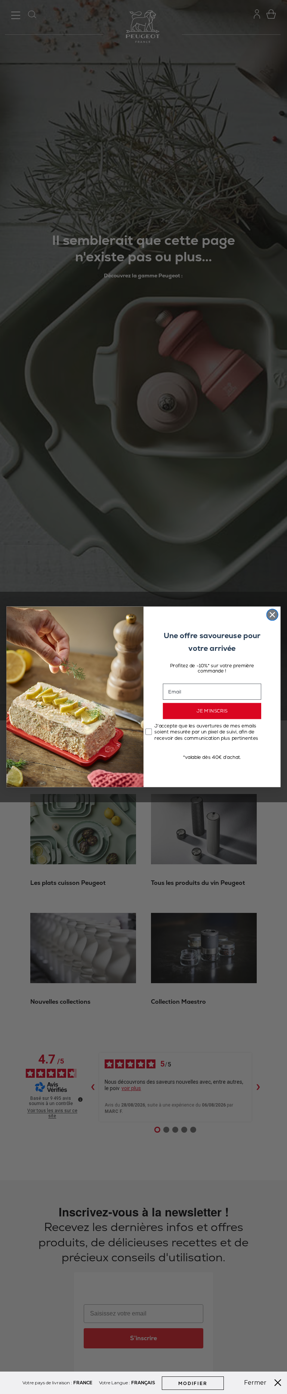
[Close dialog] (272, 615)
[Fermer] (277, 1382)
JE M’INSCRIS (212, 711)
